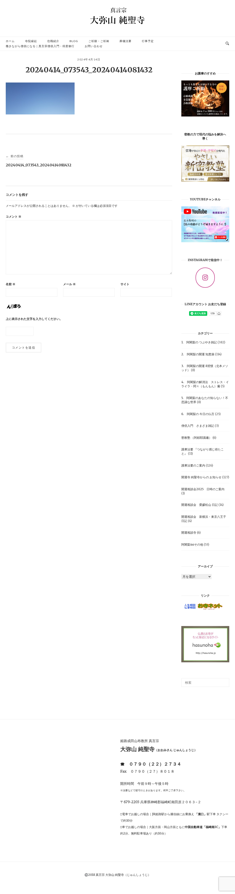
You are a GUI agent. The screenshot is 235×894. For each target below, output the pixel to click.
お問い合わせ (94, 46)
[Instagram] (205, 278)
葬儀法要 (125, 41)
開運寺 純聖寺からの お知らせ (201, 477)
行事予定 (148, 41)
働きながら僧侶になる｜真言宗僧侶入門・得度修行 (40, 46)
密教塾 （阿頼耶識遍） (196, 438)
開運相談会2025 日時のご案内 (204, 489)
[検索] (224, 680)
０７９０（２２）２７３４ (155, 764)
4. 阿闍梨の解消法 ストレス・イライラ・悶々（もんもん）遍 (205, 384)
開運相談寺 (188, 533)
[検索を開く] (227, 44)
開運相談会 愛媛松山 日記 (199, 505)
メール (69, 284)
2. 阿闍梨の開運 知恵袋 (197, 354)
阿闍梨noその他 (192, 545)
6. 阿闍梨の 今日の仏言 (197, 414)
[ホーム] (117, 28)
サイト (124, 284)
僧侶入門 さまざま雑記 (197, 426)
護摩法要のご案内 (193, 465)
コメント (13, 217)
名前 (10, 284)
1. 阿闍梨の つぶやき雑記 (199, 342)
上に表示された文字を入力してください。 (34, 319)
